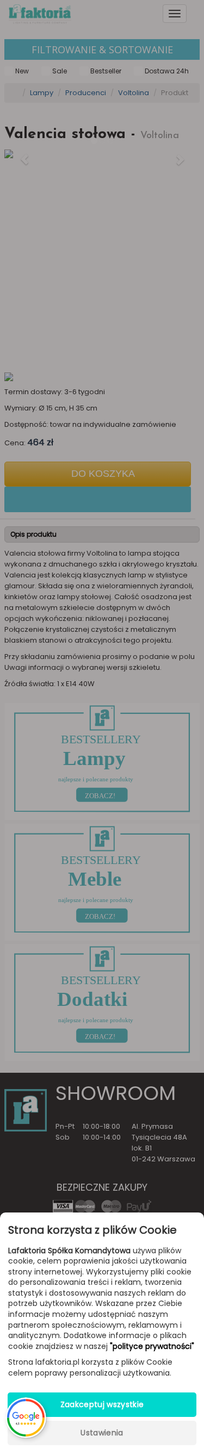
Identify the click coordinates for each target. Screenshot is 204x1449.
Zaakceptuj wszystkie (102, 1404)
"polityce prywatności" (152, 1346)
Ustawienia (102, 1432)
